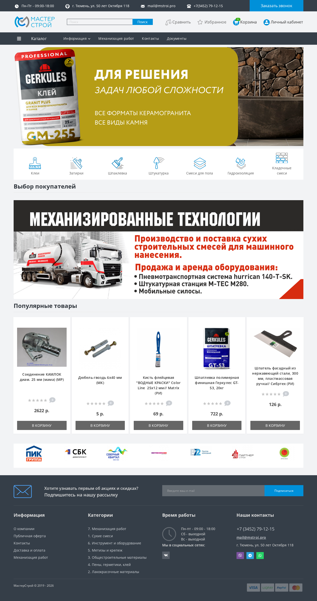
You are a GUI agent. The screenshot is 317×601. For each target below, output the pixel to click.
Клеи (35, 173)
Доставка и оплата (29, 550)
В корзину (42, 425)
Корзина (247, 22)
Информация (75, 38)
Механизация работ (116, 38)
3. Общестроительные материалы (117, 557)
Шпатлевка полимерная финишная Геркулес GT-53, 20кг (217, 382)
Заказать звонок (276, 5)
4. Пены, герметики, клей (109, 564)
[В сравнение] (64, 331)
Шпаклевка (117, 173)
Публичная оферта (30, 536)
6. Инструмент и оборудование (114, 543)
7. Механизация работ (107, 528)
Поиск (142, 22)
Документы (177, 38)
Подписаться (283, 491)
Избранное (215, 22)
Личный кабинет (287, 22)
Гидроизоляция (241, 173)
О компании (24, 528)
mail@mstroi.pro (251, 537)
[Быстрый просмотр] (64, 338)
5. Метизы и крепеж (105, 550)
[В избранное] (64, 323)
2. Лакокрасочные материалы (113, 571)
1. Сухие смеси (100, 536)
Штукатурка (159, 173)
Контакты (150, 38)
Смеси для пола (199, 173)
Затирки (76, 173)
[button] (24, 137)
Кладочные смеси (281, 170)
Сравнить (181, 22)
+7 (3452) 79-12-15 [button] (255, 529)
